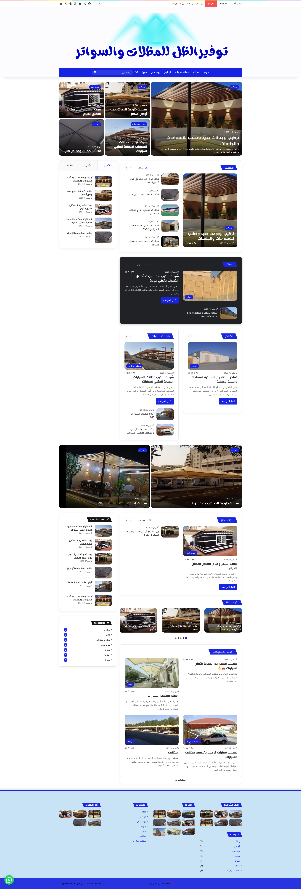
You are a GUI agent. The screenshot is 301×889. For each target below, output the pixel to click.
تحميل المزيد (181, 780)
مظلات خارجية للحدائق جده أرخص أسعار (128, 111)
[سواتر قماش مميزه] (159, 832)
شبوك (144, 72)
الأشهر (88, 165)
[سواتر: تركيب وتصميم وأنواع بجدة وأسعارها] (228, 313)
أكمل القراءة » (169, 300)
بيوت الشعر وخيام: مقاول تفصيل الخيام (83, 111)
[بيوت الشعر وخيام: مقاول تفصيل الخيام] (81, 100)
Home (98, 883)
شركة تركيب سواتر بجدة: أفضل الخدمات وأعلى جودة (157, 278)
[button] (9, 880)
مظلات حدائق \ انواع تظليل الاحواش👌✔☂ (144, 227)
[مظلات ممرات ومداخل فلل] (81, 137)
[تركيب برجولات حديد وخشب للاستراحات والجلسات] (196, 119)
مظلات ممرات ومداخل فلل (83, 151)
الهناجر (168, 72)
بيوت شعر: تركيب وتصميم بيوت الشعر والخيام (142, 533)
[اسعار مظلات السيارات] (174, 831)
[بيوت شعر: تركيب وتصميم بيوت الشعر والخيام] (170, 532)
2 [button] (183, 638)
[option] (150, 119)
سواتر (206, 72)
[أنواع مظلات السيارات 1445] (165, 414)
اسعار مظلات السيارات (163, 696)
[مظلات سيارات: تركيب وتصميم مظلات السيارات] (165, 430)
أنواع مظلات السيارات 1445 (142, 415)
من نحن (80, 883)
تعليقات (69, 165)
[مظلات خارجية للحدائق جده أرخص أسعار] (127, 100)
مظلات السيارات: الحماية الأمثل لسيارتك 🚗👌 (216, 666)
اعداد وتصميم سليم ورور (159, 883)
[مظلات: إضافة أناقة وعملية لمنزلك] (170, 241)
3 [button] (181, 638)
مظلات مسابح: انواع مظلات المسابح (144, 212)
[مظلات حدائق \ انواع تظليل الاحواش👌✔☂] (170, 226)
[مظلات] (188, 814)
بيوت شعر (155, 72)
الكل (147, 168)
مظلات (196, 72)
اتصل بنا (89, 883)
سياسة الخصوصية (67, 883)
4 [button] (178, 638)
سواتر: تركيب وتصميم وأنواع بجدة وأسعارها (202, 314)
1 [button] (186, 638)
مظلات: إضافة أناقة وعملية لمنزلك (144, 243)
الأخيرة (107, 165)
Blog (108, 634)
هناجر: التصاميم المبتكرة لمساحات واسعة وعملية (214, 379)
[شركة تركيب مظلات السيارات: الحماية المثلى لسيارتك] (127, 137)
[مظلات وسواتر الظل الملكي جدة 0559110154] (150, 37)
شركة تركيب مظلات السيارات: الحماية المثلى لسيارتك (179, 3)
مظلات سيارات (182, 72)
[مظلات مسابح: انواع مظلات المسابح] (170, 210)
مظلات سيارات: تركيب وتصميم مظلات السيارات (140, 431)
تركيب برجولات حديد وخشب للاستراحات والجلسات (202, 141)
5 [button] (176, 638)
